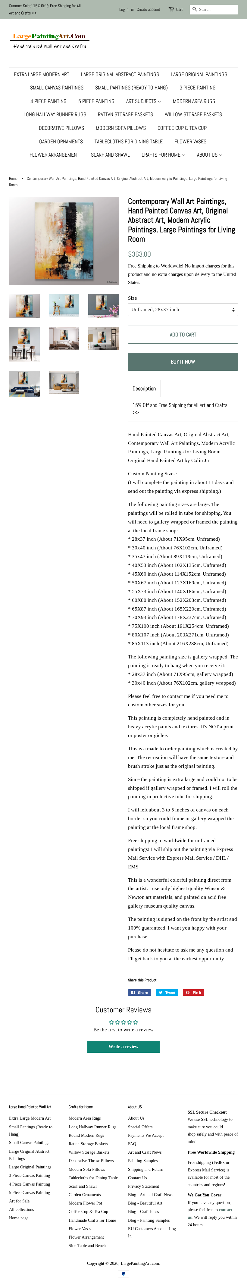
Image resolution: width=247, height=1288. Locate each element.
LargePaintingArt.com (140, 1263)
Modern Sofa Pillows (121, 127)
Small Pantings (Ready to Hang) (131, 87)
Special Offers (140, 1126)
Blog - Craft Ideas (143, 1211)
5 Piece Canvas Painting (29, 1192)
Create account (148, 9)
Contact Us (137, 1177)
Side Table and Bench (87, 1245)
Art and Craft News (144, 1152)
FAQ (132, 1143)
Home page (18, 1217)
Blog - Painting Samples (149, 1220)
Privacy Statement (143, 1186)
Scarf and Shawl (110, 154)
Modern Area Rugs (194, 101)
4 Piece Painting (48, 101)
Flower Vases (190, 141)
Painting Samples (143, 1160)
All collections (21, 1209)
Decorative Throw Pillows (91, 1160)
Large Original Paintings (199, 74)
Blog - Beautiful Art (145, 1203)
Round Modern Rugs (86, 1135)
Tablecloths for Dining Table (129, 141)
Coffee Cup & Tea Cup (182, 127)
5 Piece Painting (96, 101)
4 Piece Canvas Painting (29, 1184)
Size (132, 298)
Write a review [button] (123, 1046)
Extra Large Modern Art (41, 74)
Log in (123, 9)
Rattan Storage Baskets (125, 114)
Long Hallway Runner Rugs (54, 114)
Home (13, 178)
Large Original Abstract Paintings (120, 74)
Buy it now (183, 361)
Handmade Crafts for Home (92, 1220)
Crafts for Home (162, 154)
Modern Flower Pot (85, 1203)
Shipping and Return (145, 1169)
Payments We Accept (146, 1135)
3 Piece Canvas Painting (29, 1175)
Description (144, 388)
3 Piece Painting (198, 87)
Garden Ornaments (61, 141)
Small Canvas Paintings (56, 87)
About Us (208, 154)
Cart (179, 9)
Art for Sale (19, 1201)
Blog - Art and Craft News (150, 1194)
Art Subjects (142, 101)
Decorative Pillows (61, 127)
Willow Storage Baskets (193, 114)
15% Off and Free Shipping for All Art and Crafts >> (180, 409)
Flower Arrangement (54, 154)
